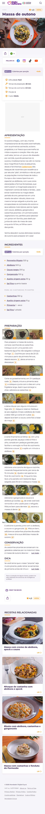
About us (23, 788)
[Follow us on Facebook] (18, 61)
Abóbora (11, 265)
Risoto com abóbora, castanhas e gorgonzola (22, 727)
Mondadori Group (10, 798)
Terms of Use (31, 788)
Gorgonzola (12, 274)
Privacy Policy (21, 792)
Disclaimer (20, 795)
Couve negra (13, 270)
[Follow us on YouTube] (36, 61)
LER (38, 652)
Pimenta (11, 305)
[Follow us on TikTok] (30, 61)
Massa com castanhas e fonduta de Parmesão (21, 767)
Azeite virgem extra (16, 279)
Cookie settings (9, 795)
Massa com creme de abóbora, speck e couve (21, 648)
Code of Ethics (30, 795)
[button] (33, 553)
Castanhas (12, 296)
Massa (4, 10)
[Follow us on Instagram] (24, 61)
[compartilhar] (5, 53)
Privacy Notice (9, 792)
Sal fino (10, 283)
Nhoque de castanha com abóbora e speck (18, 688)
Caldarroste (27, 167)
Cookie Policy (31, 792)
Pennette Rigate (15, 260)
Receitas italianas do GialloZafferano (19, 3)
